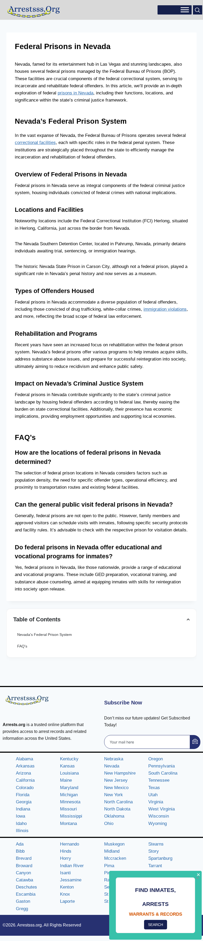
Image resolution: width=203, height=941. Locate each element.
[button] (197, 10)
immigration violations (165, 309)
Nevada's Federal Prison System (44, 634)
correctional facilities (35, 142)
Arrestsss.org (29, 925)
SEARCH (155, 925)
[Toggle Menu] (185, 9)
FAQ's (22, 646)
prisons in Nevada (75, 92)
